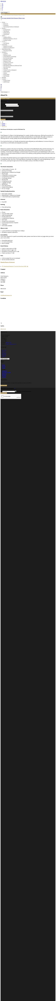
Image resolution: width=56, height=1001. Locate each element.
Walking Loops (7, 55)
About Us (5, 23)
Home (3, 22)
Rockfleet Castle (7, 59)
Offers (3, 35)
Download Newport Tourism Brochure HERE (14, 266)
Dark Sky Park (7, 67)
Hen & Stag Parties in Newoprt (11, 26)
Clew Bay (5, 68)
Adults (2, 107)
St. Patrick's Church (8, 62)
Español (4, 353)
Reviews (4, 77)
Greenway (4, 44)
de (2, 4)
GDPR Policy (6, 82)
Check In (3, 104)
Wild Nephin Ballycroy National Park (12, 65)
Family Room (6, 32)
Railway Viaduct (7, 64)
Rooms (4, 28)
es (2, 7)
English (4, 351)
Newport (4, 52)
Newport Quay (7, 61)
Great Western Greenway (9, 56)
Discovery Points (7, 50)
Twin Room (6, 31)
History (5, 73)
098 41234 (3, 1)
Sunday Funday (7, 40)
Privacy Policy (6, 80)
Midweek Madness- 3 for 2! (10, 38)
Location (5, 53)
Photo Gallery (6, 71)
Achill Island (6, 74)
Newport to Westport (8, 47)
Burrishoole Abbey (8, 58)
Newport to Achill (7, 46)
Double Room (6, 29)
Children (3, 113)
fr (2, 8)
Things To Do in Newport (9, 70)
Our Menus (6, 43)
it (2, 10)
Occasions (5, 25)
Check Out (3, 106)
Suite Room (6, 34)
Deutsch (4, 350)
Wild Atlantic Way (6, 49)
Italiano (4, 356)
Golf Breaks (6, 76)
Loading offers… (7, 37)
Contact (4, 79)
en (2, 5)
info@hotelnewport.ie (6, 295)
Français (4, 354)
